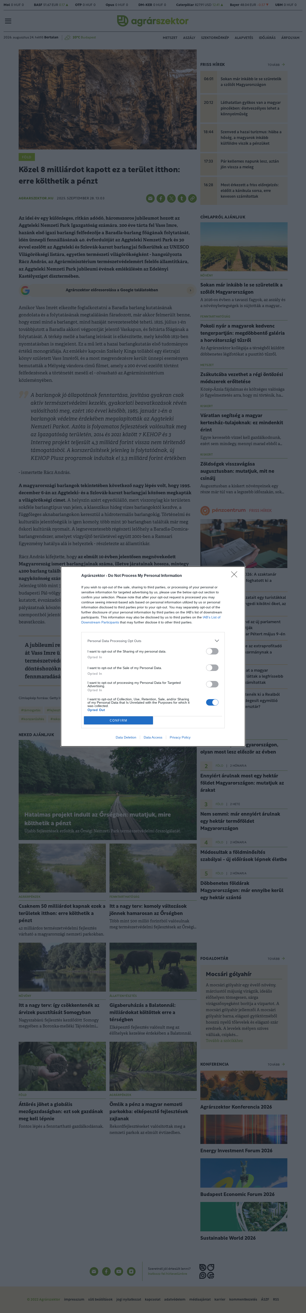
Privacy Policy (180, 737)
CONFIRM (118, 720)
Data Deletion (126, 737)
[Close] (235, 575)
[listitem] (153, 640)
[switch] (212, 651)
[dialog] (153, 656)
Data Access (153, 737)
